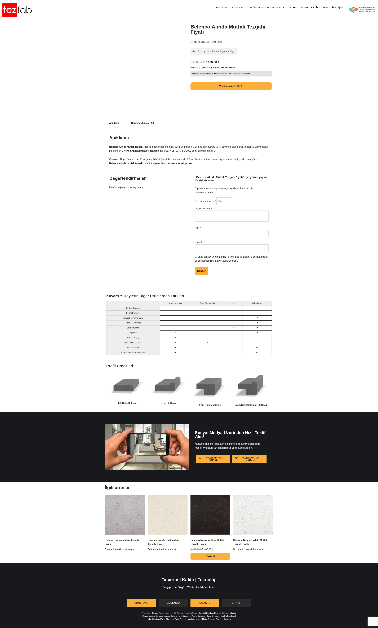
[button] (262, 7)
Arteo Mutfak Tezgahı (174, 613)
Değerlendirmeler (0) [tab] (142, 123)
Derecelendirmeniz (205, 201)
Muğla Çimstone (194, 619)
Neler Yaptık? (276, 7)
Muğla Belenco (208, 619)
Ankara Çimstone (156, 616)
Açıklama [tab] (114, 123)
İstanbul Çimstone (206, 613)
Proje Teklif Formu (314, 7)
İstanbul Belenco (222, 613)
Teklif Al (210, 556)
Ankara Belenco (170, 616)
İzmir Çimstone (185, 616)
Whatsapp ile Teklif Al (231, 86)
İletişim (337, 7)
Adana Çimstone (198, 616)
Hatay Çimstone (153, 619)
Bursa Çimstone (213, 616)
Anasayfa (222, 7)
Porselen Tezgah (191, 613)
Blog (293, 7)
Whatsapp (223, 73)
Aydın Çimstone (167, 619)
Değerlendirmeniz (205, 208)
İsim (198, 227)
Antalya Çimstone (228, 616)
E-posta (200, 242)
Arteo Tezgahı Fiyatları (156, 613)
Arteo (144, 613)
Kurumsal (238, 7)
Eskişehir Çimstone (223, 619)
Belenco (218, 42)
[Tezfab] (17, 10)
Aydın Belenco (180, 619)
